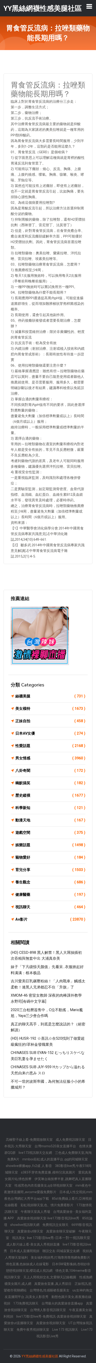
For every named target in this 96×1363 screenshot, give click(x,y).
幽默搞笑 (50, 783)
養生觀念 (50, 882)
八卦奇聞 (50, 770)
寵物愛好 (50, 857)
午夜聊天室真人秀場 (36, 1212)
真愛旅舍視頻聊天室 (51, 1323)
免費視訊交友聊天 (55, 1225)
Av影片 (50, 919)
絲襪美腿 (50, 696)
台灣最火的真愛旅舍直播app (62, 1303)
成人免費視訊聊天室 (71, 1139)
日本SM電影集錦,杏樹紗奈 (71, 1264)
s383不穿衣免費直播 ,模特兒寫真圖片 (48, 1172)
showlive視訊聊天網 (25, 1225)
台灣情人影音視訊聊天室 (48, 1310)
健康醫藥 (50, 894)
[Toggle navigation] (89, 6)
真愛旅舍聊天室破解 (61, 1231)
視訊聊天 (50, 907)
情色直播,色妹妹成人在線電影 (28, 1264)
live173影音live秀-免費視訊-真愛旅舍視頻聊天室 (51, 1316)
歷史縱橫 (50, 795)
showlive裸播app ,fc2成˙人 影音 (29, 1166)
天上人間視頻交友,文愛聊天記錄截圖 (50, 1277)
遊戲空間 (50, 832)
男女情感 (50, 758)
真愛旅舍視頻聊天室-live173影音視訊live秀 (48, 1218)
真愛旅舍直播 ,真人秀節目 (53, 1284)
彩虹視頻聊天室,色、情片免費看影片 (47, 1205)
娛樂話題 (50, 845)
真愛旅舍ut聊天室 (30, 1231)
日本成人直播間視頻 (25, 1251)
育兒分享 (50, 869)
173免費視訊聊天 (26, 1303)
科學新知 (50, 807)
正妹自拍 (50, 721)
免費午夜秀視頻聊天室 (33, 1329)
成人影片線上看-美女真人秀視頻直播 (33, 1244)
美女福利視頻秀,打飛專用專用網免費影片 (60, 1257)
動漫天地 (50, 820)
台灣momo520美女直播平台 (55, 1146)
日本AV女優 (50, 733)
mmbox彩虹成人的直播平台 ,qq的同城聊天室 (55, 1159)
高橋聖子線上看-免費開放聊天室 (29, 1139)
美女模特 (50, 708)
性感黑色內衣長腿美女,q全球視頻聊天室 (43, 1185)
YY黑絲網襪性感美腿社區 (39, 1356)
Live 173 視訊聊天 (65, 1329)
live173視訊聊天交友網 (36, 1153)
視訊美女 (19, 1238)
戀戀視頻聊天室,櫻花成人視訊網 (29, 1270)
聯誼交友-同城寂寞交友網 (61, 1251)
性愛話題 (50, 745)
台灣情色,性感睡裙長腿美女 (50, 1290)
